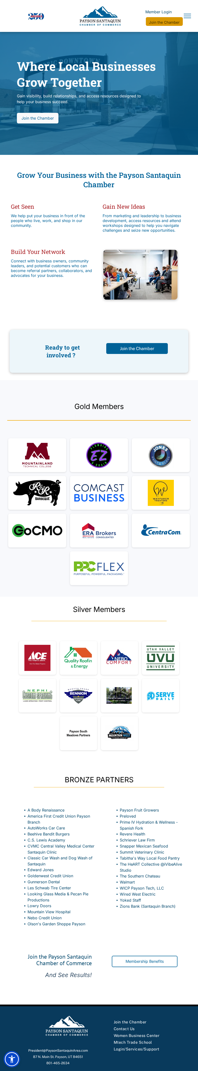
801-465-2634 (58, 1063)
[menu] (187, 16)
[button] (12, 1059)
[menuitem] (143, 1022)
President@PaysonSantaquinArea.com (58, 1050)
